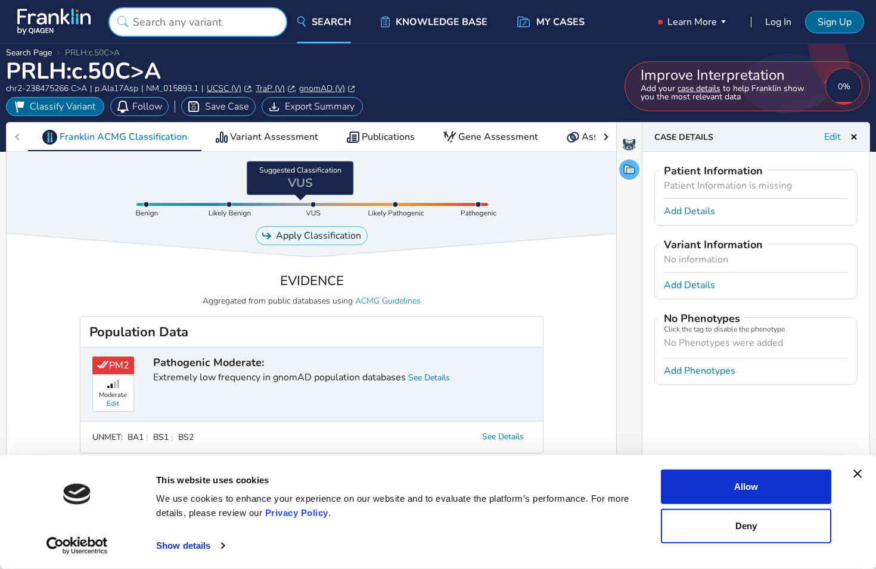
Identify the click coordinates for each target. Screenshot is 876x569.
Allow (746, 487)
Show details (183, 545)
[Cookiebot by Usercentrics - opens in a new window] (77, 546)
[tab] (114, 137)
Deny (746, 525)
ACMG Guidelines (388, 301)
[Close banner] (857, 474)
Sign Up (835, 22)
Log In (778, 22)
